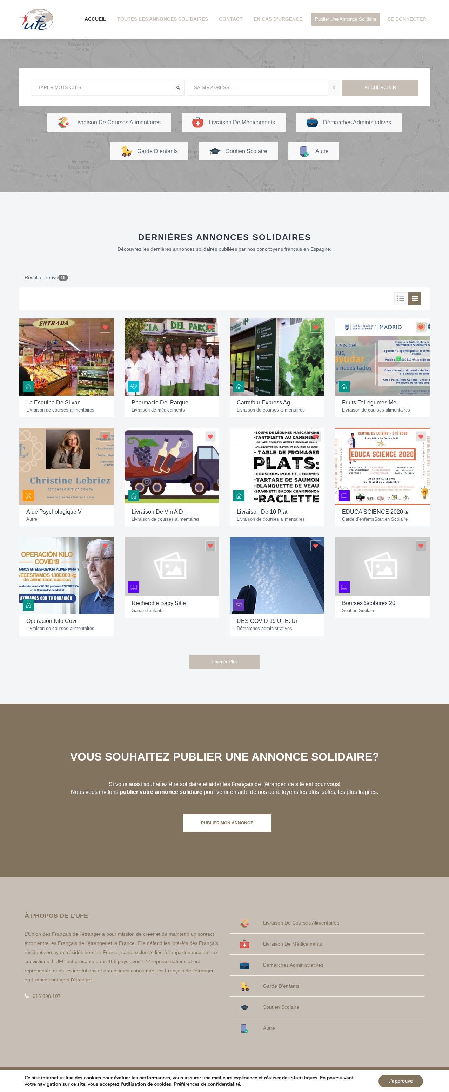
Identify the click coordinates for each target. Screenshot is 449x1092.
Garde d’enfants (358, 519)
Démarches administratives (264, 628)
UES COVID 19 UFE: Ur (267, 621)
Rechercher (380, 87)
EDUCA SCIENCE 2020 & (375, 512)
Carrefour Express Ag (263, 403)
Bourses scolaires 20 (368, 603)
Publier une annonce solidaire (345, 19)
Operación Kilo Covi (51, 621)
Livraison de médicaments (158, 410)
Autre (31, 519)
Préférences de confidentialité (207, 1084)
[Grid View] (414, 298)
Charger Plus (225, 661)
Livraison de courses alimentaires (60, 410)
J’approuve (401, 1081)
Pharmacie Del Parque (160, 403)
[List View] (400, 298)
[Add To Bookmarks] (105, 327)
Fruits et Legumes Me (369, 403)
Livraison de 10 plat (262, 512)
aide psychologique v (54, 512)
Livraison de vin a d (157, 512)
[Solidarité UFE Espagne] (36, 19)
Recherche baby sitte (159, 603)
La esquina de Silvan (53, 403)
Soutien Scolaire (391, 519)
